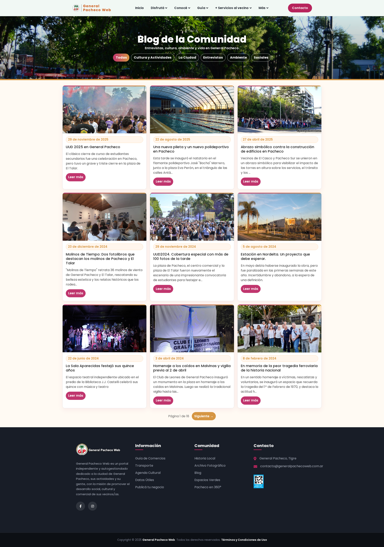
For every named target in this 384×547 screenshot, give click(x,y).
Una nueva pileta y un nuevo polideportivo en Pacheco (191, 149)
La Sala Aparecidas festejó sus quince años (100, 368)
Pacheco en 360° (207, 487)
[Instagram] (92, 506)
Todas (121, 57)
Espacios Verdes (207, 480)
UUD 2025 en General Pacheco (93, 147)
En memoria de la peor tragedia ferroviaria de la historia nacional (279, 368)
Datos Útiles (144, 480)
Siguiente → (203, 416)
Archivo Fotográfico (210, 465)
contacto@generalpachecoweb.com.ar (291, 466)
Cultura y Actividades (152, 57)
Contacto (300, 8)
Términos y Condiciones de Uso (244, 540)
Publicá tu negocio (149, 487)
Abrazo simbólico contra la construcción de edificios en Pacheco (277, 149)
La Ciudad (187, 57)
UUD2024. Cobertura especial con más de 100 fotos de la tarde (190, 256)
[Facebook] (80, 506)
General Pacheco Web (158, 540)
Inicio (139, 8)
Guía (201, 8)
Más (262, 8)
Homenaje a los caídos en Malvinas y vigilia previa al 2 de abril (192, 368)
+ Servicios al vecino (232, 8)
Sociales (261, 57)
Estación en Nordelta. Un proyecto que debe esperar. (275, 256)
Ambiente (238, 57)
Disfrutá (157, 8)
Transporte (144, 465)
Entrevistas (213, 57)
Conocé (180, 8)
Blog (197, 472)
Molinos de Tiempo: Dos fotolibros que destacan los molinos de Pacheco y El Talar (100, 259)
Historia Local (204, 458)
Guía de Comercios (150, 458)
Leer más (75, 177)
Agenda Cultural (148, 472)
